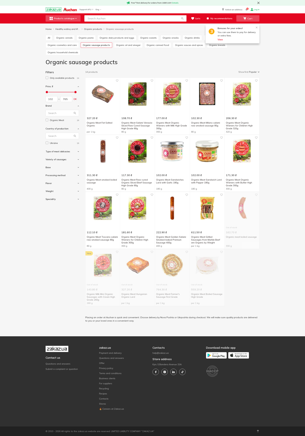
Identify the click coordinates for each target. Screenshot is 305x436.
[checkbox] (47, 77)
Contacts (103, 398)
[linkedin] (173, 372)
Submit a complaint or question (62, 369)
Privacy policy (106, 368)
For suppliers (105, 383)
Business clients (107, 378)
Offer (102, 363)
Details (175, 3)
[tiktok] (182, 372)
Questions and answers (58, 363)
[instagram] (164, 372)
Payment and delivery (110, 353)
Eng (97, 9)
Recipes (103, 393)
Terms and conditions (110, 373)
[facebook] (155, 372)
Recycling (104, 388)
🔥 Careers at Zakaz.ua (111, 408)
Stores (102, 403)
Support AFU (85, 9)
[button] (231, 9)
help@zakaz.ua (160, 353)
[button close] (258, 2)
